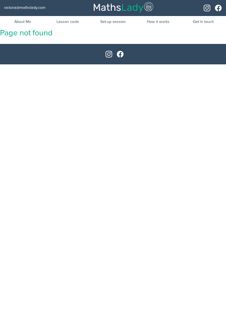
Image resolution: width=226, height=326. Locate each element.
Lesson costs (68, 21)
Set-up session (113, 21)
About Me (22, 21)
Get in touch (203, 21)
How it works (158, 21)
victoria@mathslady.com (24, 7)
